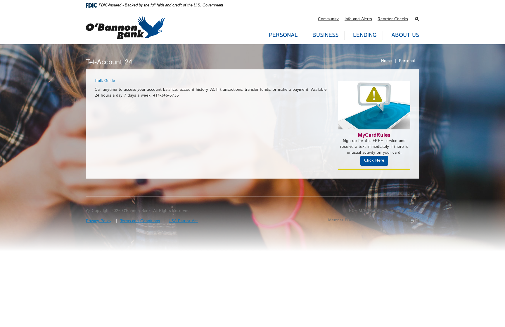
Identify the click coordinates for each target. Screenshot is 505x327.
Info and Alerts (358, 19)
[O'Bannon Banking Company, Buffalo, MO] (125, 25)
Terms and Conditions (140, 221)
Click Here (374, 160)
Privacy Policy (98, 221)
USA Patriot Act (183, 221)
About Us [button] (405, 35)
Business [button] (325, 35)
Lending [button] (365, 35)
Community (328, 19)
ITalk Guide (105, 81)
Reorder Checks (393, 19)
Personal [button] (283, 35)
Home (386, 61)
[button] (417, 19)
